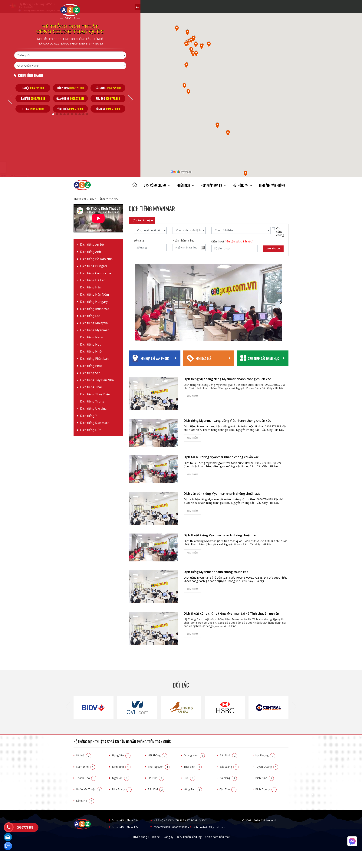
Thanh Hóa (85, 778)
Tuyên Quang (266, 766)
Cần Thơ (227, 789)
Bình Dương (265, 789)
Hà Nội (82, 755)
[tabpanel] (33, 98)
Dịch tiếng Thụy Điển (95, 394)
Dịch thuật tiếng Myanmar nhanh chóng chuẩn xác (220, 535)
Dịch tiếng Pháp (91, 366)
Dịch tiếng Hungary (94, 302)
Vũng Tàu (192, 789)
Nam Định (85, 766)
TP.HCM (155, 789)
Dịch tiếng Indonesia (94, 309)
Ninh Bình (120, 766)
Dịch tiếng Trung (92, 401)
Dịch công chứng (155, 184)
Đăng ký (168, 837)
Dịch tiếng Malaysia (94, 323)
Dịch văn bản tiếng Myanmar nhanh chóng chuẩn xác (222, 493)
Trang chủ (80, 198)
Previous (10, 99)
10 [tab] (87, 114)
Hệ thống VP (241, 184)
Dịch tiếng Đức (90, 430)
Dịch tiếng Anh (90, 252)
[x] (137, 7)
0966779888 (179, 827)
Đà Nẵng (227, 778)
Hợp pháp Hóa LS (212, 184)
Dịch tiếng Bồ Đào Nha (96, 259)
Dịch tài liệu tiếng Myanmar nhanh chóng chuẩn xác (221, 457)
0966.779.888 (162, 827)
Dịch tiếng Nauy (91, 337)
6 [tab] (72, 114)
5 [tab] (68, 114)
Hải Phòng (156, 755)
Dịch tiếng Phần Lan (94, 359)
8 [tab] (79, 114)
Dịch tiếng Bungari (93, 266)
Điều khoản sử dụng (189, 837)
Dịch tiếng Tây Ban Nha (97, 380)
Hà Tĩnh (155, 778)
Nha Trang (121, 789)
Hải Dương (264, 755)
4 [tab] (64, 114)
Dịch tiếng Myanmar (104, 198)
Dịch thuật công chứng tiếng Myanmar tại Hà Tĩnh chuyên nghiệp (231, 613)
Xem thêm (192, 396)
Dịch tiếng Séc (90, 373)
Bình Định (263, 778)
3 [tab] (61, 114)
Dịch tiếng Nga (90, 345)
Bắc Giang (228, 766)
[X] (134, 185)
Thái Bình (192, 766)
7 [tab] (76, 114)
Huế (188, 778)
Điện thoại (232, 241)
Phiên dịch (184, 184)
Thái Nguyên (158, 766)
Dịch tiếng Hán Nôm (94, 295)
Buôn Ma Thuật (88, 789)
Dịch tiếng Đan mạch (94, 423)
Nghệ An (119, 778)
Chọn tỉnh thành (30, 75)
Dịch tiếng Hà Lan (92, 280)
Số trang (139, 240)
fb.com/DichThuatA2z (125, 820)
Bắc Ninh (227, 755)
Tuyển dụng (140, 837)
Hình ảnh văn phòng (272, 184)
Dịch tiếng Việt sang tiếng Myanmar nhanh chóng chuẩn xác (227, 379)
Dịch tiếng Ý (88, 416)
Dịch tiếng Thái (91, 387)
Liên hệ (155, 837)
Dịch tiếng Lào (90, 316)
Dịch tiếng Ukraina (93, 409)
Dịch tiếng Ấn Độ (92, 245)
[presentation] (67, 707)
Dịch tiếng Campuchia (95, 273)
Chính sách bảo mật (217, 837)
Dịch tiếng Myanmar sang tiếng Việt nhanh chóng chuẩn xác (227, 421)
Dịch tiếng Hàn (90, 287)
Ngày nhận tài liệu (183, 240)
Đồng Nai (84, 800)
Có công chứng (280, 232)
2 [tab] (57, 114)
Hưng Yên (120, 755)
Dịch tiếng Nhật (91, 351)
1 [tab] (53, 114)
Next (130, 99)
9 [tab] (83, 114)
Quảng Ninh (193, 755)
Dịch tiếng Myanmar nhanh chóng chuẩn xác (216, 572)
